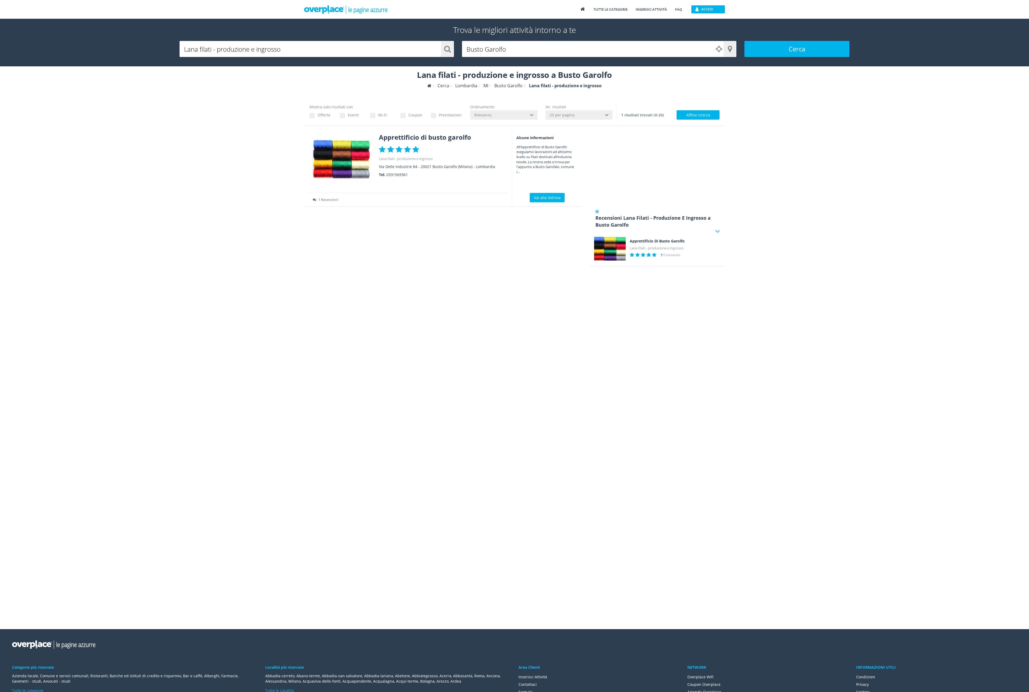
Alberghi (211, 675)
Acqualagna (383, 681)
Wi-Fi (382, 114)
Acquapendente (356, 681)
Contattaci (528, 684)
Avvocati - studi (56, 681)
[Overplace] (429, 85)
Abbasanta (462, 675)
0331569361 (397, 174)
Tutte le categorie (611, 9)
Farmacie (229, 675)
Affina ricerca (698, 114)
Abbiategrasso (425, 675)
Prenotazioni (450, 114)
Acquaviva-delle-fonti (322, 681)
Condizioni (865, 676)
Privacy (862, 684)
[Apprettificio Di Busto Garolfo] (610, 249)
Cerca (797, 48)
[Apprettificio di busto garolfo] (341, 159)
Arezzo (443, 681)
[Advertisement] (657, 167)
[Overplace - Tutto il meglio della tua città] (583, 9)
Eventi (353, 114)
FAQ (678, 9)
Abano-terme (308, 675)
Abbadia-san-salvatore (342, 675)
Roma (479, 675)
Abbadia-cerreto (279, 675)
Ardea (455, 681)
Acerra (445, 675)
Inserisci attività (651, 9)
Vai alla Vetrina (547, 197)
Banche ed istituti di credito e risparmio (145, 675)
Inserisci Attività (533, 676)
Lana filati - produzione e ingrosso (406, 158)
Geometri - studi (26, 681)
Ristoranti (99, 675)
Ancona (493, 675)
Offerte (324, 114)
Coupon (415, 114)
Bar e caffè (192, 675)
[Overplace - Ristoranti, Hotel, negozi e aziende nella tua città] (346, 9)
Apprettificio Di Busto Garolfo (657, 241)
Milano (294, 681)
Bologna (427, 681)
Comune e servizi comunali (64, 675)
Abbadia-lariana (378, 675)
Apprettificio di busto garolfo (425, 137)
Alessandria (275, 681)
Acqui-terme (407, 681)
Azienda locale (25, 675)
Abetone (402, 675)
